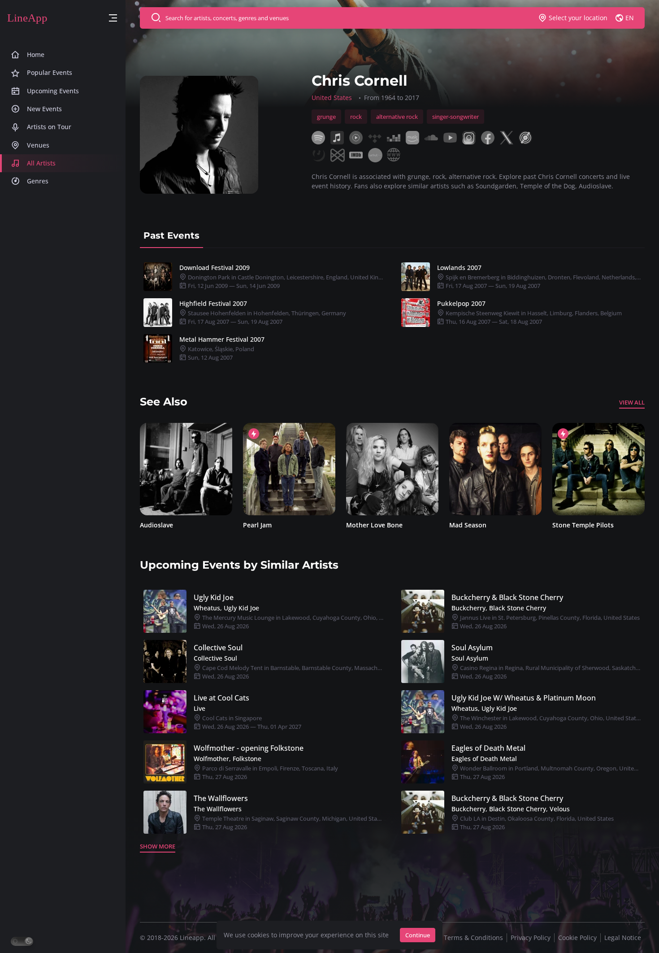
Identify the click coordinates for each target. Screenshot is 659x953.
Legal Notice (622, 937)
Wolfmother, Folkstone (227, 758)
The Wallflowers (221, 798)
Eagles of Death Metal (488, 748)
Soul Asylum (472, 648)
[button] (113, 18)
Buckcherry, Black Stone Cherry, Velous (510, 809)
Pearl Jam (247, 525)
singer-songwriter (455, 117)
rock (356, 117)
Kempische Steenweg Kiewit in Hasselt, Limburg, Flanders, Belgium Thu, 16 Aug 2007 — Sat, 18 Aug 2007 (533, 317)
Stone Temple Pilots (573, 525)
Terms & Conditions (473, 937)
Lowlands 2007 (459, 267)
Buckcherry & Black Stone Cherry (507, 597)
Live (199, 708)
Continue (417, 935)
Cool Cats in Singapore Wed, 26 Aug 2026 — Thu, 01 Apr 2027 (251, 722)
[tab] (171, 235)
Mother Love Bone (364, 525)
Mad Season (458, 525)
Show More (157, 846)
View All (632, 402)
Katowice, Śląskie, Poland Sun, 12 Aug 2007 (220, 353)
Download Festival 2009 (214, 267)
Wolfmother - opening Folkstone (248, 748)
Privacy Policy (531, 937)
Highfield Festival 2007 (213, 303)
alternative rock (397, 117)
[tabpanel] (392, 312)
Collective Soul (218, 648)
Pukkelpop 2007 (461, 303)
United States (332, 97)
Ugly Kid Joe (214, 597)
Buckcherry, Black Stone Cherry (498, 608)
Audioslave (146, 525)
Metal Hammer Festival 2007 (221, 339)
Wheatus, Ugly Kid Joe (226, 608)
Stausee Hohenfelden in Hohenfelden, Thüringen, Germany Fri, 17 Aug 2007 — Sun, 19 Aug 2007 (266, 317)
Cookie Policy (577, 937)
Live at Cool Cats (221, 698)
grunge (326, 117)
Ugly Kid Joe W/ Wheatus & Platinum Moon (523, 698)
